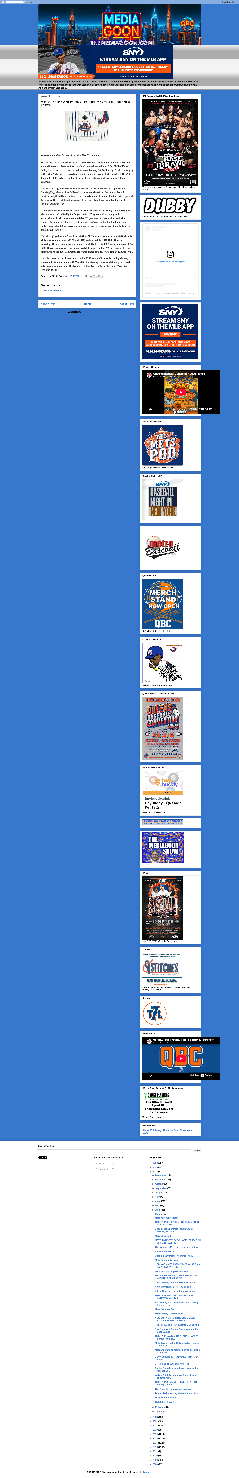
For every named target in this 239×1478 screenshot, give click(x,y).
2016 (155, 1447)
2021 (155, 1425)
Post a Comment (53, 290)
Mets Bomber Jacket (165, 1397)
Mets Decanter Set (164, 1309)
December (161, 1175)
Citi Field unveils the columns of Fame (175, 1291)
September (161, 1188)
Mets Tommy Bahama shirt (169, 1314)
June (158, 1201)
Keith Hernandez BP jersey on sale (173, 1287)
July (157, 1197)
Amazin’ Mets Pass (165, 1251)
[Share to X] (96, 276)
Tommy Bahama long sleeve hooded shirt (176, 1393)
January (159, 1411)
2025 (155, 1167)
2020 (155, 1430)
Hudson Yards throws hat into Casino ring (177, 1325)
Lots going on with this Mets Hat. (172, 1364)
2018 (155, 1438)
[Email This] (91, 276)
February (160, 1407)
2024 (155, 1171)
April (158, 1210)
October (159, 1184)
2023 (155, 1417)
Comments (103, 1169)
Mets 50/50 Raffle (164, 1236)
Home (87, 303)
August (159, 1192)
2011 (155, 1451)
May (157, 1205)
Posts (100, 1164)
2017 (155, 1443)
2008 (155, 1464)
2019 (155, 1434)
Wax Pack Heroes (152, 293)
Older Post (127, 303)
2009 (155, 1460)
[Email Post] (86, 276)
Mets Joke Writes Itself (166, 1218)
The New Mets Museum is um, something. (176, 1247)
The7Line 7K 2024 (164, 1402)
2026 (155, 1163)
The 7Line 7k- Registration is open (173, 1389)
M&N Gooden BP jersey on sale (171, 1271)
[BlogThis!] (94, 276)
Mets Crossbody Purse (167, 1260)
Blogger (147, 1472)
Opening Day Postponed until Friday (174, 1256)
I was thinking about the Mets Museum (175, 1282)
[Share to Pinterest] (102, 276)
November (161, 1179)
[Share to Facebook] (99, 276)
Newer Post (48, 303)
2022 (155, 1421)
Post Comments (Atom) (94, 312)
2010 (155, 1455)
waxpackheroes (170, 293)
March (158, 1214)
